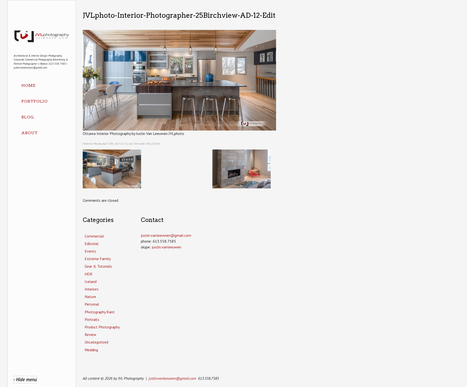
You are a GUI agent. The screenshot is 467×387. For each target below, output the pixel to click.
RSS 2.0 (150, 143)
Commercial (94, 236)
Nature (90, 296)
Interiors (92, 289)
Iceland (91, 281)
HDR (88, 274)
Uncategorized (96, 342)
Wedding (91, 349)
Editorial (92, 243)
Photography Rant (100, 311)
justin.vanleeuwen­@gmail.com (166, 235)
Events (90, 251)
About (29, 133)
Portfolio (34, 101)
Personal (92, 304)
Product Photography (102, 327)
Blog (27, 117)
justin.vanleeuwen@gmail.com (172, 378)
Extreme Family (98, 258)
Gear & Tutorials (98, 266)
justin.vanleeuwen (166, 247)
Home (28, 85)
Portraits (92, 319)
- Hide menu (25, 379)
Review (90, 334)
